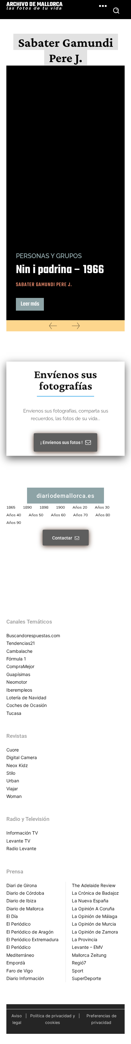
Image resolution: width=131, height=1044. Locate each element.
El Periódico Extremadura (32, 939)
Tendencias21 (20, 643)
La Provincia (84, 939)
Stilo (10, 773)
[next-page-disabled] (76, 325)
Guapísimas (18, 674)
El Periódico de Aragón (29, 932)
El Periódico (18, 924)
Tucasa (13, 713)
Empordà (15, 962)
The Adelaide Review (93, 885)
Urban (12, 780)
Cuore (12, 749)
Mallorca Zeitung (89, 955)
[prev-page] (53, 325)
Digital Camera (21, 757)
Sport (77, 970)
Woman (14, 796)
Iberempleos (19, 690)
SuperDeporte (86, 978)
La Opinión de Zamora (95, 932)
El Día (12, 916)
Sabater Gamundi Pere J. (44, 285)
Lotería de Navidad (26, 697)
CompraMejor (20, 666)
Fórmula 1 (16, 658)
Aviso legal (16, 1019)
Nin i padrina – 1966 (60, 270)
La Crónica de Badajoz (95, 893)
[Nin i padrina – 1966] (65, 154)
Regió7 (79, 962)
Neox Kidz (17, 765)
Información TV (22, 833)
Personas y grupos (49, 256)
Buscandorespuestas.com (33, 635)
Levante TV (18, 840)
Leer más (30, 304)
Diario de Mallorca (25, 908)
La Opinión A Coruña (93, 908)
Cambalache (19, 651)
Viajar (12, 788)
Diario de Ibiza (21, 900)
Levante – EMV (87, 947)
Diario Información (25, 978)
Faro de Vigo (19, 970)
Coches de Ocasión (26, 705)
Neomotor (16, 682)
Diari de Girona (21, 885)
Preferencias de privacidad (101, 1019)
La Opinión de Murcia (94, 924)
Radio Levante (21, 848)
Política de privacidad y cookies (52, 1019)
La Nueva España (90, 900)
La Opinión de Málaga (94, 916)
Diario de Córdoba (25, 893)
